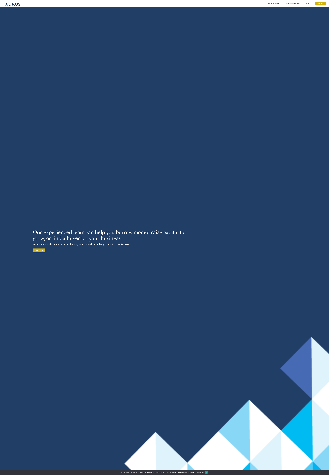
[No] (327, 472)
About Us (309, 3)
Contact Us (321, 3)
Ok (206, 472)
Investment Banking (273, 3)
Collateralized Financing (293, 3)
